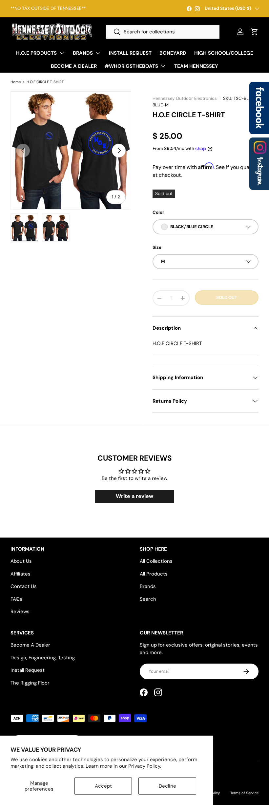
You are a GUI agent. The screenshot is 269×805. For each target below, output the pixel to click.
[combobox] (162, 32)
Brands (148, 586)
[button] (254, 32)
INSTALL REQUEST (130, 53)
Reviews (20, 611)
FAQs (16, 599)
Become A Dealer (30, 645)
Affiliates (20, 574)
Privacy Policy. (144, 766)
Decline (167, 786)
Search (148, 599)
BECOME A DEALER (74, 66)
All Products (154, 574)
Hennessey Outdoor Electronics (185, 98)
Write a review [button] (134, 496)
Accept (103, 786)
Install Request (27, 670)
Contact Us (23, 586)
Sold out (226, 297)
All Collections (156, 561)
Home (15, 82)
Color (158, 212)
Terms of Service (244, 793)
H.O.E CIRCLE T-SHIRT (45, 82)
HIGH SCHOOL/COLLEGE (223, 53)
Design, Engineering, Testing (42, 657)
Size (157, 247)
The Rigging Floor (30, 683)
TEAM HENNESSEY (196, 66)
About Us (21, 561)
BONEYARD (172, 53)
